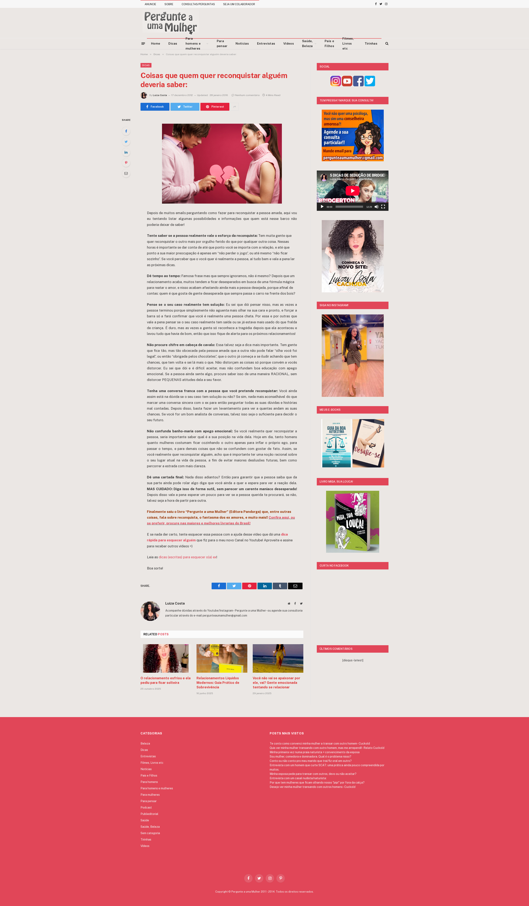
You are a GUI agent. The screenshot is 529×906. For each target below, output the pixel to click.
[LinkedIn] (126, 152)
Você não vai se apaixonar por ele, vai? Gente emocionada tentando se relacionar (276, 682)
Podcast (146, 807)
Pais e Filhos (329, 43)
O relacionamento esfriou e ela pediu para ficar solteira (166, 680)
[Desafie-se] (368, 466)
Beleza (145, 743)
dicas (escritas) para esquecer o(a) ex (187, 557)
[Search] (386, 43)
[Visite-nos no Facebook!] (358, 85)
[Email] (126, 173)
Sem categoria (150, 833)
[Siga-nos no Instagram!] (335, 85)
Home (155, 43)
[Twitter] (126, 142)
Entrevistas (266, 43)
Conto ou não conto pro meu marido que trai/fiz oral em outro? (311, 761)
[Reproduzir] (322, 207)
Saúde (145, 820)
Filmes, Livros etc (348, 44)
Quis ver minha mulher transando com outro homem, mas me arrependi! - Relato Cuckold (327, 747)
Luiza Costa (160, 95)
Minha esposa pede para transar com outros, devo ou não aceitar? (313, 774)
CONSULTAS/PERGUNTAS (198, 4)
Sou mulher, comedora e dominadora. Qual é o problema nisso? (310, 756)
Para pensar (222, 43)
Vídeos (288, 43)
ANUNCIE (150, 4)
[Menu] (143, 43)
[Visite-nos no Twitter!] (370, 85)
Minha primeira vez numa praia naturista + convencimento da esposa (315, 752)
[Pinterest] (126, 163)
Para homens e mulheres (193, 44)
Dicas (172, 43)
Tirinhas (371, 43)
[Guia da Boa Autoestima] (336, 466)
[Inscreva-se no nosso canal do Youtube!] (347, 85)
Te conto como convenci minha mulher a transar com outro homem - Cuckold (320, 743)
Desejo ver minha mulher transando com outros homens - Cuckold (312, 787)
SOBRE (168, 4)
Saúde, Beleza (307, 43)
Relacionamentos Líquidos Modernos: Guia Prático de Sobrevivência (218, 682)
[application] (352, 191)
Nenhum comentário (247, 95)
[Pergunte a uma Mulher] (171, 23)
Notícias (242, 43)
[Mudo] (376, 207)
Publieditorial (149, 814)
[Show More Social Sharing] (234, 107)
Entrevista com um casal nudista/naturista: (298, 778)
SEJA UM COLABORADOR (239, 4)
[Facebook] (126, 131)
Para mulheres (150, 794)
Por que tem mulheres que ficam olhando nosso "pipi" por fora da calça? (317, 782)
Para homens (149, 782)
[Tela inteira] (383, 207)
